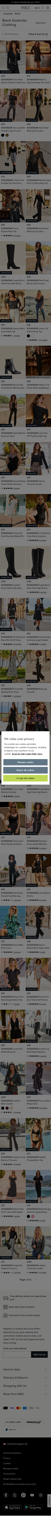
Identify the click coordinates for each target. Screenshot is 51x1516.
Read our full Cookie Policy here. (27, 754)
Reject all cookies (25, 770)
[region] (25, 758)
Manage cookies (25, 762)
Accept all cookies (25, 778)
